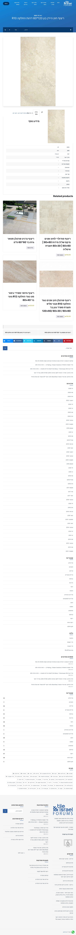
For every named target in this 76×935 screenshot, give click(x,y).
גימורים (26, 776)
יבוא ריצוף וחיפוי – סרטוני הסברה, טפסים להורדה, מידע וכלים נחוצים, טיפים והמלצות (64, 895)
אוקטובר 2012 (69, 551)
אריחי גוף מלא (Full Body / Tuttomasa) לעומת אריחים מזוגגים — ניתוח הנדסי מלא (51, 369)
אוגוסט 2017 (70, 487)
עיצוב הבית (54, 776)
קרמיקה (71, 614)
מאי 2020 (70, 412)
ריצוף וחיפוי (70, 622)
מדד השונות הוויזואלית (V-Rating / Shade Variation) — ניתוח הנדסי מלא (54, 365)
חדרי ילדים (27, 785)
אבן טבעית (45, 788)
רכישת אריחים (25, 3)
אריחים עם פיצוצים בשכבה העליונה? (14, 831)
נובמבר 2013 (69, 543)
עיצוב (71, 602)
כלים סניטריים (12, 785)
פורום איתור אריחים (68, 881)
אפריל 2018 (70, 480)
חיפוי (72, 586)
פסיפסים (71, 610)
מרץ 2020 (70, 416)
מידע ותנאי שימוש (16, 3)
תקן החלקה (70, 626)
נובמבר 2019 (69, 420)
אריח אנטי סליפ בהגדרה (17, 839)
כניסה (6, 3)
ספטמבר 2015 (69, 519)
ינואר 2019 (70, 448)
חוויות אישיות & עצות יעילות (66, 888)
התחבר (71, 638)
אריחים (71, 571)
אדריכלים (70, 563)
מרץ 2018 (70, 483)
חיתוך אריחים (32, 788)
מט (38, 788)
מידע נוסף (36, 113)
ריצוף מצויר (69, 779)
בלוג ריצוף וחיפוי (34, 3)
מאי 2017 (70, 491)
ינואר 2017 (70, 495)
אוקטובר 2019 (69, 424)
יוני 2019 (71, 432)
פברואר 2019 (69, 444)
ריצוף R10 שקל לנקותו (42, 871)
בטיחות (71, 579)
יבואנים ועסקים (35, 785)
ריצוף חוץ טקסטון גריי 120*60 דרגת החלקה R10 (58, 332)
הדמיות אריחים (19, 835)
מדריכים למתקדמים (68, 598)
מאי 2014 (70, 539)
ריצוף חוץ (15, 113)
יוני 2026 (70, 388)
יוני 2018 (71, 472)
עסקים (71, 606)
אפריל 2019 (70, 440)
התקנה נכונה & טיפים (67, 907)
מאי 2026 (70, 392)
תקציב (60, 788)
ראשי (58, 2)
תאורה (20, 785)
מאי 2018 (70, 476)
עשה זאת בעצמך (58, 785)
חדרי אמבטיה (10, 776)
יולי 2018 (70, 468)
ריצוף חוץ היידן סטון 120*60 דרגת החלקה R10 (17, 332)
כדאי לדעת (61, 773)
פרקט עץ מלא (11, 782)
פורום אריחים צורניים (67, 870)
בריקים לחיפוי (68, 785)
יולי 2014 (70, 531)
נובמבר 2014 (69, 527)
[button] (42, 112)
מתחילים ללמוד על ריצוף (65, 776)
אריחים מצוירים (69, 575)
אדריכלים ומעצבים (45, 773)
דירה (25, 782)
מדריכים (45, 779)
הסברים (69, 773)
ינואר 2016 (70, 515)
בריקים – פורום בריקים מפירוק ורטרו (64, 885)
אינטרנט (71, 567)
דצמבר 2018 (69, 452)
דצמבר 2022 (69, 400)
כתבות (71, 590)
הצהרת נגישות (67, 834)
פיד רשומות (70, 642)
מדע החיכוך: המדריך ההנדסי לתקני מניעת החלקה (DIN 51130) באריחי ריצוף (53, 372)
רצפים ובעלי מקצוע (41, 782)
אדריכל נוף (31, 782)
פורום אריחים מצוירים (67, 867)
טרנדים (55, 782)
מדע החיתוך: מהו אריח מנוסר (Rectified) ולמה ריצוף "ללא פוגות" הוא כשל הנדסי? (52, 376)
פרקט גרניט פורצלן (30, 779)
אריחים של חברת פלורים (41, 879)
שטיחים (50, 785)
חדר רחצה (20, 779)
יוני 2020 (70, 408)
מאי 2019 (70, 436)
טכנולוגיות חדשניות (44, 776)
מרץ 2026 (70, 396)
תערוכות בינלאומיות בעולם (65, 782)
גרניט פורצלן (53, 788)
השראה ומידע (52, 3)
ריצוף (71, 618)
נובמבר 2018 (69, 456)
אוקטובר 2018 (69, 460)
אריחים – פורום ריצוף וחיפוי (66, 859)
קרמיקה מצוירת (44, 875)
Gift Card (20, 853)
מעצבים (38, 779)
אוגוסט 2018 (69, 464)
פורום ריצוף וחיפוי (43, 3)
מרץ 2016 (70, 507)
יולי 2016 (70, 503)
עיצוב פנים (33, 776)
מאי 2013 (70, 547)
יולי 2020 (70, 404)
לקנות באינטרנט (68, 788)
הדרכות (71, 582)
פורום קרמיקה (69, 863)
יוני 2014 (71, 535)
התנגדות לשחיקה (22, 788)
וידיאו (49, 782)
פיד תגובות (70, 646)
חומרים (23, 773)
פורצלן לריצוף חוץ (22, 113)
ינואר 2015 (70, 523)
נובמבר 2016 (69, 499)
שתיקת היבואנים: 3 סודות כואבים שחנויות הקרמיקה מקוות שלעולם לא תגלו (54, 361)
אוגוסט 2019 (69, 428)
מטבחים (43, 785)
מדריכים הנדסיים (68, 594)
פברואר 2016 (69, 511)
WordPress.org (69, 650)
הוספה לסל (60, 255)
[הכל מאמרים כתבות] (16, 29)
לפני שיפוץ (18, 776)
